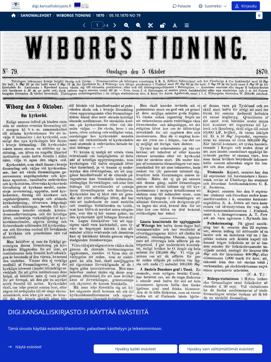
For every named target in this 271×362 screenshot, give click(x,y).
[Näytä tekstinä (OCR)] (174, 25)
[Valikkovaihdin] (259, 15)
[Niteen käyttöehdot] (162, 25)
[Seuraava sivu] (114, 25)
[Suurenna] (126, 25)
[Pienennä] (138, 25)
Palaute (184, 5)
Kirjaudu (248, 5)
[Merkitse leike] (150, 25)
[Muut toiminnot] (187, 25)
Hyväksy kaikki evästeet (135, 348)
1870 (100, 15)
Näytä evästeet (28, 346)
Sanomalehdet (36, 15)
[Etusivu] (13, 15)
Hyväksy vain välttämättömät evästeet (220, 348)
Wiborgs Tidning (73, 15)
